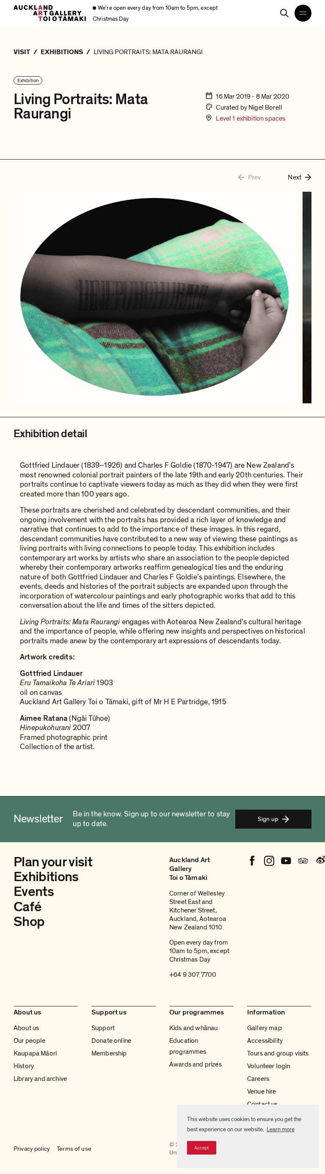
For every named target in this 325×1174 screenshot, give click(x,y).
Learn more (281, 1129)
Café (27, 907)
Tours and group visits (278, 1053)
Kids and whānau (193, 1028)
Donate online (111, 1040)
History (24, 1066)
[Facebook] (252, 861)
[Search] (284, 13)
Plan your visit (53, 862)
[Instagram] (269, 861)
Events (34, 891)
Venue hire (261, 1091)
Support (103, 1028)
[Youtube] (286, 861)
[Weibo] (320, 861)
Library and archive (40, 1078)
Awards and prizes (195, 1064)
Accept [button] (201, 1147)
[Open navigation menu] (303, 13)
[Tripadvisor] (303, 861)
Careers (258, 1078)
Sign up (268, 819)
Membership (109, 1053)
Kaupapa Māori (35, 1053)
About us (26, 1028)
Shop (29, 921)
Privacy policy (32, 1148)
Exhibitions (46, 877)
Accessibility (265, 1040)
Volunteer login (268, 1066)
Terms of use (74, 1148)
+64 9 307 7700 (192, 974)
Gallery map (264, 1028)
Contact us (262, 1104)
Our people (30, 1040)
